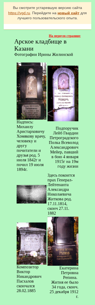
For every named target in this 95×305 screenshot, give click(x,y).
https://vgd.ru (19, 13)
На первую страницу (65, 36)
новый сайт (68, 13)
